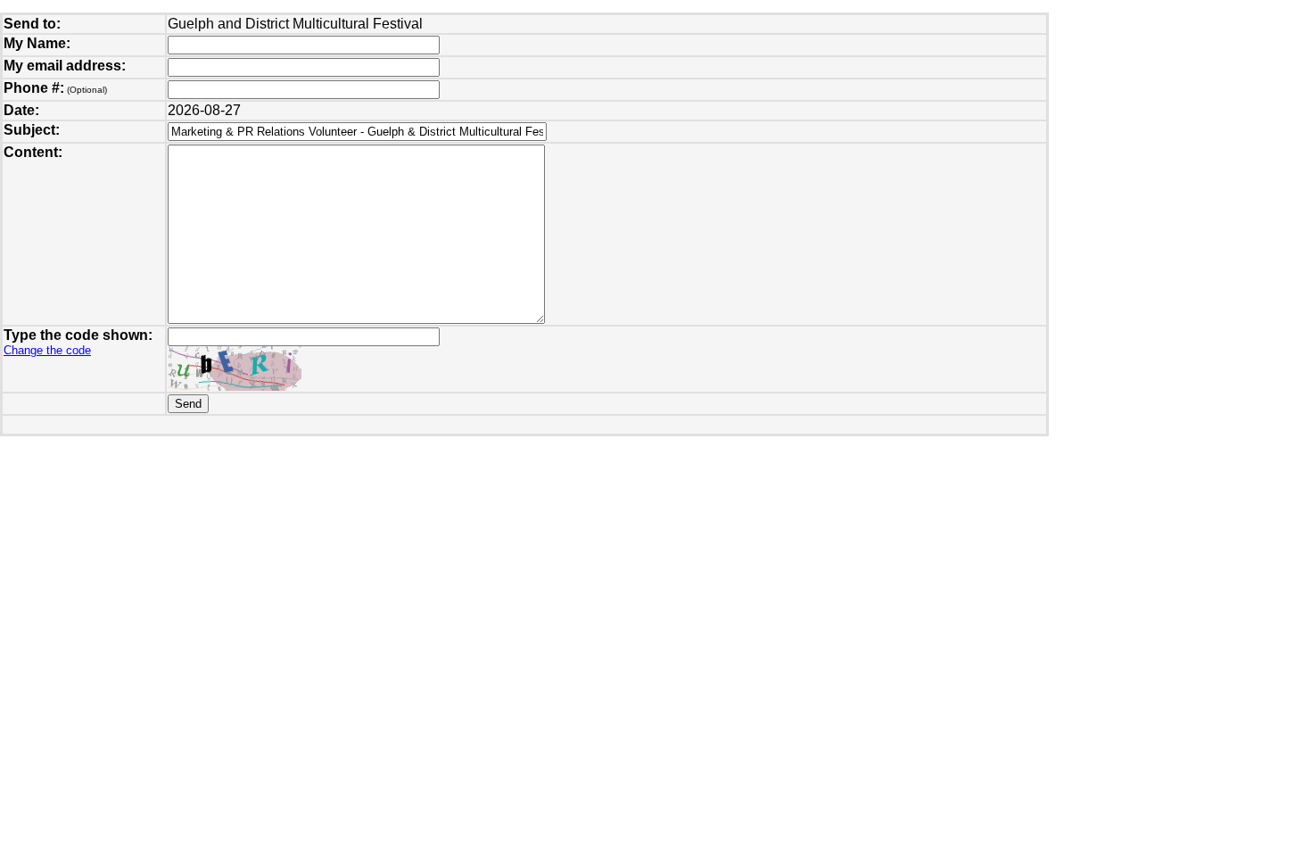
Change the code (47, 350)
